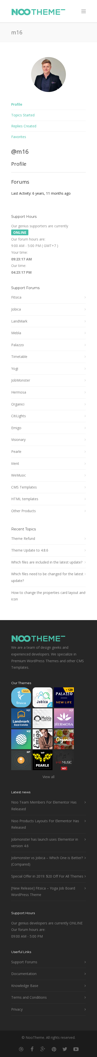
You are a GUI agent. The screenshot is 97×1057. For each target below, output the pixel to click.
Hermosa (18, 392)
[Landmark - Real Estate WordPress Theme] (21, 719)
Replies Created (23, 126)
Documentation (24, 973)
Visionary (18, 439)
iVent (15, 463)
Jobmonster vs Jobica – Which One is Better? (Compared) (47, 861)
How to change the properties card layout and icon (48, 596)
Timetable (19, 356)
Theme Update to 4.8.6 (29, 550)
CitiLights (18, 415)
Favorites (18, 136)
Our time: (18, 265)
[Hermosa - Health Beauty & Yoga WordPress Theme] (64, 719)
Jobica (16, 309)
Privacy (17, 1009)
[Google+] (43, 1049)
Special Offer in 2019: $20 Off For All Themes (47, 876)
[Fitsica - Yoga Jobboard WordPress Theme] (21, 698)
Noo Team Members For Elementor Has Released (44, 805)
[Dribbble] (21, 1049)
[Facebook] (32, 1049)
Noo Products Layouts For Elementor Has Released (45, 824)
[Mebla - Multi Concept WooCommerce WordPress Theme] (42, 719)
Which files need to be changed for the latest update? (47, 577)
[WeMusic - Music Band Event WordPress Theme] (64, 761)
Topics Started (23, 115)
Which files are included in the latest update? (46, 562)
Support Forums (24, 962)
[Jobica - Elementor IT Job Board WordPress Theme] (42, 698)
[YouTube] (76, 1049)
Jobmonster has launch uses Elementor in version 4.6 (44, 842)
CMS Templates (24, 487)
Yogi (14, 368)
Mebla (16, 332)
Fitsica (16, 297)
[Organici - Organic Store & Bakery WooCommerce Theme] (64, 740)
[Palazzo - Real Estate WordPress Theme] (64, 698)
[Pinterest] (54, 1049)
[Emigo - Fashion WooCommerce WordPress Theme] (42, 740)
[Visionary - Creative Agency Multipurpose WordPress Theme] (21, 740)
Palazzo (17, 344)
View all (48, 776)
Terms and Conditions (29, 997)
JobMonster (20, 380)
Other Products (23, 510)
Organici (17, 404)
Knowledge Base (24, 985)
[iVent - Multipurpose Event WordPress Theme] (21, 761)
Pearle (16, 451)
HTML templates (24, 498)
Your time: (19, 252)
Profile (16, 104)
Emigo (16, 427)
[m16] (48, 95)
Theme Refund (23, 538)
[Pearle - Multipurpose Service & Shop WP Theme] (42, 761)
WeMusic (18, 475)
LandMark (19, 321)
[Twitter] (65, 1049)
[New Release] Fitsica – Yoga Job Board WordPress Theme (43, 891)
